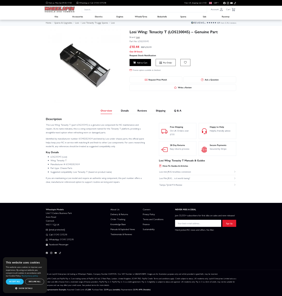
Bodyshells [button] (162, 16)
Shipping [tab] (160, 110)
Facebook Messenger (58, 244)
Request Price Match (157, 79)
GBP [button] (215, 2)
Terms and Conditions (153, 219)
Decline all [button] (35, 281)
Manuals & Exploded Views (122, 229)
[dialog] (25, 275)
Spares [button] (183, 16)
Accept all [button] (14, 281)
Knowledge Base (118, 224)
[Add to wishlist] (185, 62)
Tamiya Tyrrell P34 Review (170, 184)
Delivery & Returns (119, 214)
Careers (146, 209)
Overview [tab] (106, 110)
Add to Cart (142, 62)
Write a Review (185, 87)
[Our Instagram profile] (228, 3)
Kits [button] (56, 16)
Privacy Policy (149, 214)
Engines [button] (119, 16)
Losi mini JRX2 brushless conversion (175, 171)
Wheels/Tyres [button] (141, 16)
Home (48, 22)
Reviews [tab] (142, 110)
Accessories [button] (77, 16)
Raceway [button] (226, 16)
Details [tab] (125, 110)
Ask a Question (212, 79)
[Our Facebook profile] (224, 3)
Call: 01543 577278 (57, 234)
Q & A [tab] (177, 110)
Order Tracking (117, 219)
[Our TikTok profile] (235, 3)
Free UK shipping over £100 (195, 2)
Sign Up (229, 223)
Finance (146, 224)
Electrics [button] (99, 16)
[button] (217, 9)
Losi (138, 37)
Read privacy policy (30, 276)
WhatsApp (92, 2)
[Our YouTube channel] (231, 3)
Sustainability (149, 229)
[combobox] (144, 9)
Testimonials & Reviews (121, 234)
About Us (114, 209)
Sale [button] (204, 16)
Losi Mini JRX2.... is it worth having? (174, 178)
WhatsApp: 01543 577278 (61, 239)
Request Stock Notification (143, 55)
